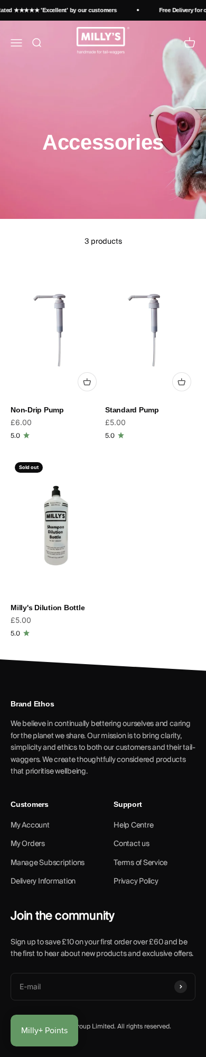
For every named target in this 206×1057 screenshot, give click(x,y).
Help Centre (133, 825)
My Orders (28, 844)
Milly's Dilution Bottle (48, 607)
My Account (30, 825)
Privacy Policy (136, 881)
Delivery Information (43, 881)
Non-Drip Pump (37, 410)
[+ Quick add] (87, 381)
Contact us (131, 844)
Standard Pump (132, 410)
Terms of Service (140, 863)
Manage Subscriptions (48, 863)
